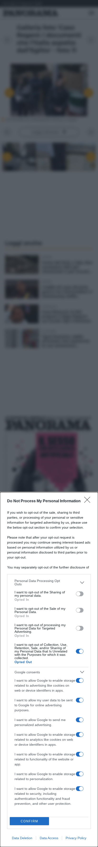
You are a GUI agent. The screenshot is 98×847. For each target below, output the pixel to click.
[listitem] (49, 582)
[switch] (79, 593)
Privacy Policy (76, 838)
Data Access (49, 838)
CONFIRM (29, 821)
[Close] (88, 501)
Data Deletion (22, 838)
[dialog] (49, 669)
